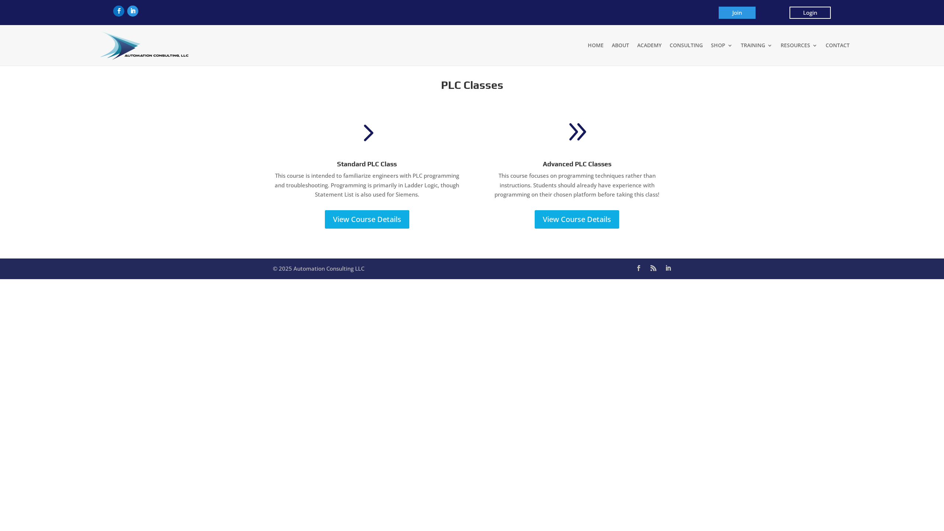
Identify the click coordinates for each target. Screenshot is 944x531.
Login (810, 12)
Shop (718, 45)
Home (596, 45)
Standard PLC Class (367, 164)
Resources (795, 45)
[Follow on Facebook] (118, 11)
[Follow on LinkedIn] (132, 11)
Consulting (686, 45)
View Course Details (367, 219)
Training (753, 45)
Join (737, 12)
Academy (649, 45)
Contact (838, 45)
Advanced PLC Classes (577, 164)
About (620, 45)
